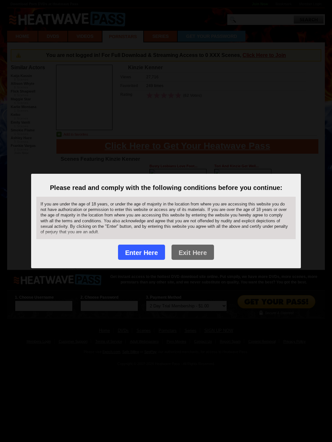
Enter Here (141, 252)
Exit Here (193, 252)
